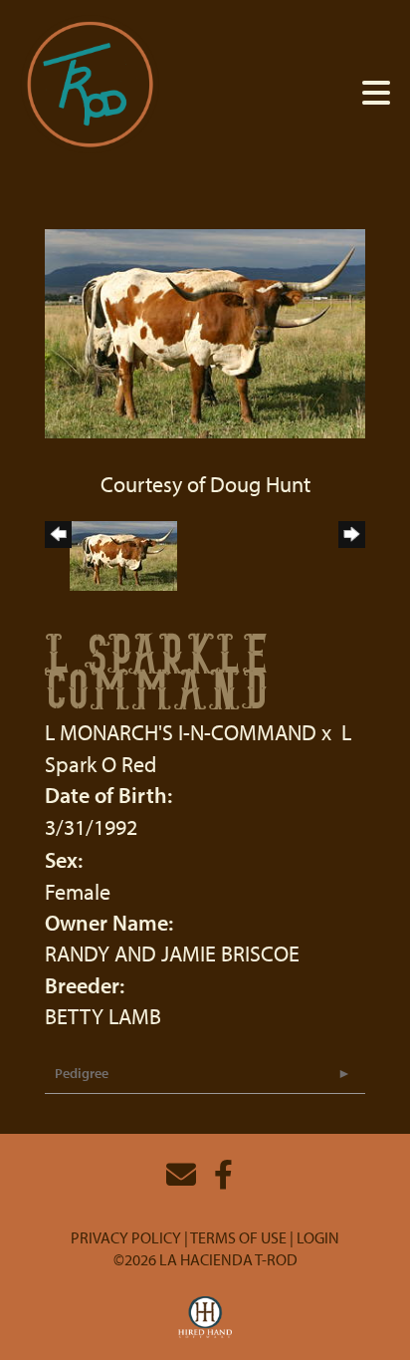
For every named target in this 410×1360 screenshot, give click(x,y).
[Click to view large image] (205, 331)
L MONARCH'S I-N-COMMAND (180, 732)
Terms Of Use (238, 1237)
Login (318, 1237)
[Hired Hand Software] (205, 1318)
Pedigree (81, 1073)
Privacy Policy (126, 1237)
